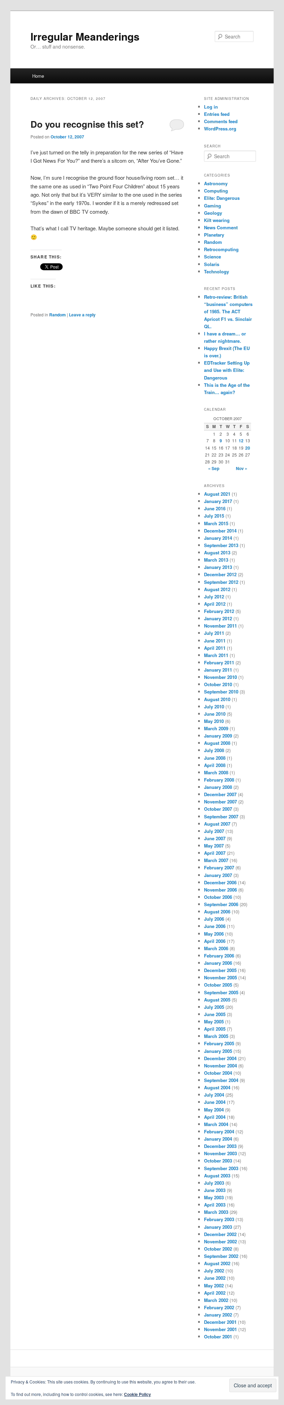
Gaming (212, 205)
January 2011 (218, 669)
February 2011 (219, 662)
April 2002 (214, 1292)
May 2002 (214, 1285)
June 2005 (214, 1014)
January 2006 (218, 963)
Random (57, 315)
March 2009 (216, 728)
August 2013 (217, 552)
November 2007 (220, 801)
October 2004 (218, 1073)
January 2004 (218, 1138)
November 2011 (220, 625)
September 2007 (221, 816)
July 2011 (214, 633)
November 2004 (220, 1065)
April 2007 (214, 853)
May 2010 (214, 721)
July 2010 (214, 706)
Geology (213, 213)
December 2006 (220, 882)
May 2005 (214, 1021)
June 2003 (214, 1190)
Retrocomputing (221, 249)
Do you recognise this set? (87, 124)
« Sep (213, 468)
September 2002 (221, 1256)
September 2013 (221, 545)
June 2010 (214, 713)
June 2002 (214, 1278)
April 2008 (214, 765)
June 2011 (214, 640)
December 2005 (220, 970)
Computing (216, 190)
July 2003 (214, 1183)
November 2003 (220, 1153)
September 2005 (221, 992)
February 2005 (219, 1043)
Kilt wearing (217, 220)
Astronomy (216, 183)
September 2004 (221, 1080)
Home (38, 76)
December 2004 (220, 1058)
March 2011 (216, 655)
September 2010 (221, 691)
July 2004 (214, 1094)
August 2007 (217, 823)
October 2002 (218, 1248)
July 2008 (214, 750)
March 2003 (216, 1212)
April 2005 (214, 1028)
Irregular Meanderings (85, 36)
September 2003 (221, 1168)
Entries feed (217, 114)
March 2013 (216, 559)
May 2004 (214, 1109)
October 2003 (218, 1160)
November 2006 (220, 889)
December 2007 (220, 794)
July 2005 (214, 1007)
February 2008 (219, 779)
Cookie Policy (137, 1394)
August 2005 (217, 999)
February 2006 (219, 955)
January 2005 (218, 1051)
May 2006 (214, 933)
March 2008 (216, 772)
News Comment (221, 227)
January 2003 (218, 1227)
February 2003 (219, 1219)
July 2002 (214, 1270)
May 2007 (214, 845)
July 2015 (214, 515)
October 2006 (218, 897)
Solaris (211, 264)
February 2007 (219, 867)
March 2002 (216, 1300)
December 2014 (220, 530)
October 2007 (218, 809)
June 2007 (214, 838)
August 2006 (217, 911)
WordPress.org (220, 128)
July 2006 (214, 919)
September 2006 (221, 904)
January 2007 (218, 875)
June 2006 (214, 926)
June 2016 (214, 508)
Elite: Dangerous (222, 198)
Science (212, 256)
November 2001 (220, 1329)
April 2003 (214, 1204)
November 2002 (220, 1241)
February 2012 (219, 611)
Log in (211, 106)
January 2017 (218, 501)
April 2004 (214, 1117)
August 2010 (217, 699)
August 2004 (217, 1087)
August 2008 (217, 743)
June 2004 (214, 1102)
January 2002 (218, 1314)
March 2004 (216, 1124)
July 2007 (214, 831)
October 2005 (218, 984)
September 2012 (221, 582)
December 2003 (220, 1146)
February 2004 (219, 1131)
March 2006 (216, 948)
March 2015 (216, 523)
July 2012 (214, 596)
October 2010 (218, 684)
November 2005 (220, 977)
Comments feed (221, 121)
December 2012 (220, 574)
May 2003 (214, 1197)
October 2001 (218, 1336)
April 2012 (214, 604)
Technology (216, 271)
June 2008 (214, 758)
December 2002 (220, 1234)
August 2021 (217, 494)
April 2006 (214, 941)
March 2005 (216, 1036)
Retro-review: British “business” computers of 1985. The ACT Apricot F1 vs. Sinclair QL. (228, 311)
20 (247, 448)
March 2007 (216, 860)
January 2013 (218, 567)
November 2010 (220, 677)
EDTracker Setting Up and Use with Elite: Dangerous (227, 370)
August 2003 (217, 1175)
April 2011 (214, 648)
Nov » (241, 468)
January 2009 (218, 735)
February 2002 (219, 1307)
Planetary (214, 234)
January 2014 (218, 538)
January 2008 (218, 787)
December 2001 (220, 1322)
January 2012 (218, 618)
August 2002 (217, 1263)
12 (241, 440)
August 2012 (217, 589)
